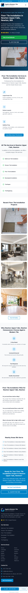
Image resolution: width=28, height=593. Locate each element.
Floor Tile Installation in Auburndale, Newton (15, 441)
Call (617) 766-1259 (15, 492)
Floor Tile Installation (6, 533)
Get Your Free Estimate (14, 487)
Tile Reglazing (4, 540)
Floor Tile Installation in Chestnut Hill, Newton (14, 445)
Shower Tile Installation (7, 530)
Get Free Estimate (7, 580)
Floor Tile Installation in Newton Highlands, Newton (13, 455)
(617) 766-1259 (23, 1)
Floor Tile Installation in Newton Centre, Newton (15, 448)
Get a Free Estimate (8, 37)
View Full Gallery (14, 317)
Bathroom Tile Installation (7, 528)
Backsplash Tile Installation (7, 535)
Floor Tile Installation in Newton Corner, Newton (15, 451)
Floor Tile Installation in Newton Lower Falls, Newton (14, 460)
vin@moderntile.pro (8, 571)
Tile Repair (3, 537)
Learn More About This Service (14, 135)
